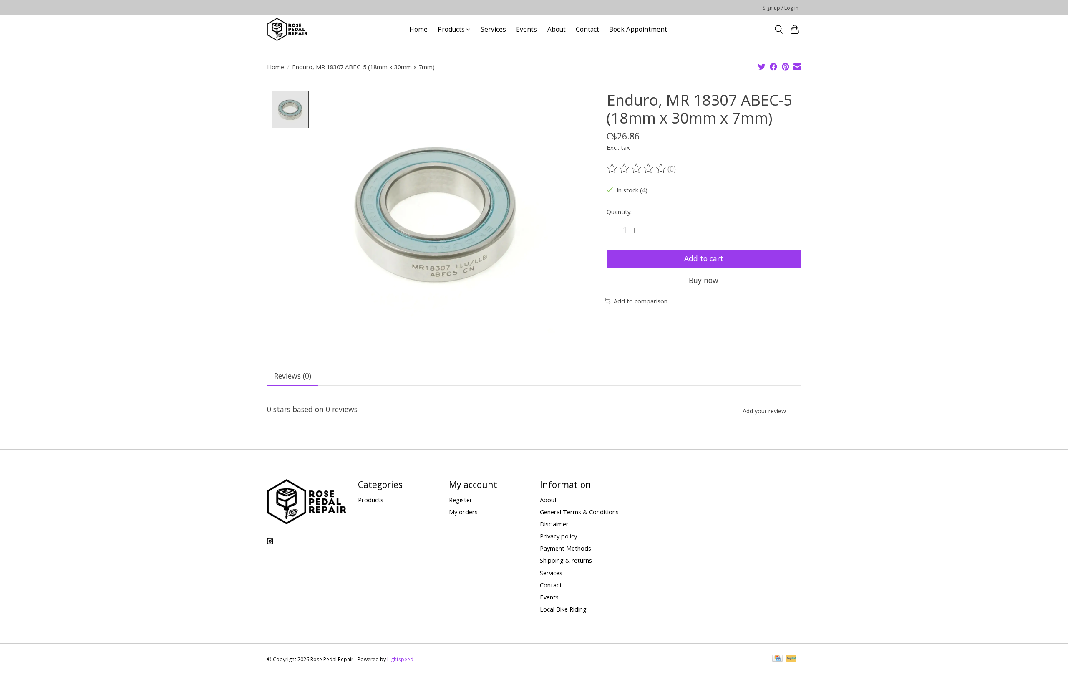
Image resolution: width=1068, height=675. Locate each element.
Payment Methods (565, 548)
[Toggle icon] (779, 29)
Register (460, 500)
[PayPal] (791, 659)
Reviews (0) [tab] (292, 376)
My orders (463, 512)
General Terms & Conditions (579, 512)
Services (493, 29)
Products (370, 500)
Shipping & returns (566, 560)
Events (526, 29)
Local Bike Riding (563, 609)
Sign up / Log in (780, 7)
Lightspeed (400, 659)
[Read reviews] (637, 168)
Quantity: (619, 211)
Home (418, 29)
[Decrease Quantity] (616, 230)
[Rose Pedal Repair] (287, 29)
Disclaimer (554, 524)
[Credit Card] (777, 659)
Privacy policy (558, 536)
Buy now (703, 280)
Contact (587, 29)
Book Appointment (638, 29)
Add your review (764, 411)
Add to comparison (641, 301)
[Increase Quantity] (634, 230)
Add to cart (703, 258)
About (556, 29)
